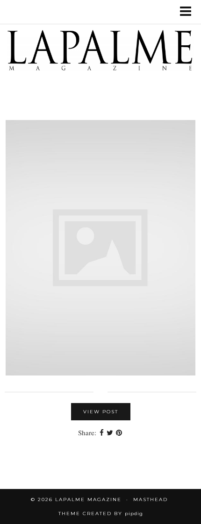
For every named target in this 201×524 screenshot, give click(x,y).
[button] (189, 11)
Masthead (150, 499)
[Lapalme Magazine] (100, 52)
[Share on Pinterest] (119, 432)
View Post (100, 412)
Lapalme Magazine (88, 499)
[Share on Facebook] (101, 432)
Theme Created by (100, 513)
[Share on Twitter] (110, 432)
